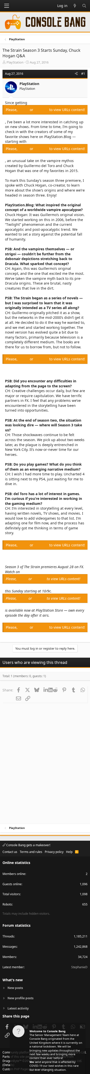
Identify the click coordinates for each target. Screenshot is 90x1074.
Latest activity (18, 1008)
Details (8, 1065)
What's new (12, 979)
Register (41, 109)
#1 (83, 74)
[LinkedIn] (46, 690)
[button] (6, 6)
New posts (15, 988)
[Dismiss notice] (81, 1027)
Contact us (9, 852)
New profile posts (21, 998)
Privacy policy (54, 852)
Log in (24, 109)
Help (69, 852)
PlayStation (15, 62)
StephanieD (79, 967)
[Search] (84, 5)
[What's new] (75, 5)
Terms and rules (31, 852)
